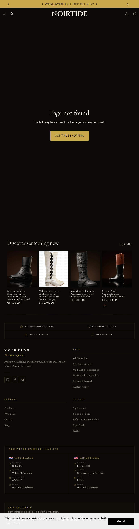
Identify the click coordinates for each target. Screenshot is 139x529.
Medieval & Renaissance (86, 370)
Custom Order (81, 387)
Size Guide (79, 425)
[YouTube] (23, 380)
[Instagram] (7, 380)
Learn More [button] (13, 523)
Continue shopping (69, 136)
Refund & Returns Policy (86, 419)
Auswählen (97, 282)
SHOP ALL (125, 244)
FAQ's (76, 431)
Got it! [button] (121, 521)
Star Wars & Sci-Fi (83, 364)
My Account (79, 408)
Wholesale (10, 414)
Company (11, 399)
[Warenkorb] (135, 14)
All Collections (81, 358)
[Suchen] (12, 14)
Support (79, 399)
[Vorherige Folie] (8, 4)
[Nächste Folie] (128, 4)
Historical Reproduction (86, 375)
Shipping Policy (81, 414)
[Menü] (4, 14)
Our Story (9, 408)
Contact (8, 419)
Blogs (7, 425)
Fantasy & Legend (82, 381)
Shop (76, 349)
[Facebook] (15, 380)
